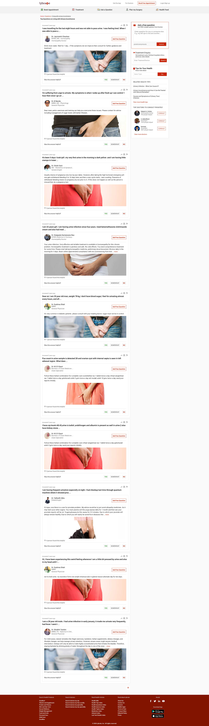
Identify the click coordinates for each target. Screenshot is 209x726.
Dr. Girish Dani (56, 166)
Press (119, 715)
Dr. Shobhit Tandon (58, 630)
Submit (161, 44)
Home (42, 16)
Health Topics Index (98, 709)
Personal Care (43, 715)
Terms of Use (122, 709)
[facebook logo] (150, 702)
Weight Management (45, 711)
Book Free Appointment (147, 3)
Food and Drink (44, 713)
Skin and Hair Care (45, 707)
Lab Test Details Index (98, 715)
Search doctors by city (72, 701)
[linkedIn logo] (159, 702)
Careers (120, 705)
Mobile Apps (122, 707)
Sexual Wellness (44, 709)
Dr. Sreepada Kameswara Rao (62, 235)
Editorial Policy (122, 713)
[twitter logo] (155, 702)
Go (162, 74)
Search (163, 60)
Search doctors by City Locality (74, 703)
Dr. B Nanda (56, 101)
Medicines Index (97, 711)
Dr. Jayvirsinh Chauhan (60, 36)
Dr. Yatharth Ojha (58, 498)
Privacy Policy (122, 711)
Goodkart (42, 701)
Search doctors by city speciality (75, 707)
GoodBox (42, 719)
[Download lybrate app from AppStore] (158, 717)
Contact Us (121, 703)
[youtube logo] (163, 702)
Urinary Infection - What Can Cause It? (146, 86)
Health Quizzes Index (98, 707)
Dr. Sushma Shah (58, 304)
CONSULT (161, 113)
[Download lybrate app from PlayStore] (158, 713)
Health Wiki (95, 701)
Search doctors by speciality (74, 705)
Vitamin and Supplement (46, 703)
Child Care (42, 717)
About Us (120, 701)
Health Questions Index (99, 705)
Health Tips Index (97, 703)
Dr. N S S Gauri (57, 367)
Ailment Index (96, 713)
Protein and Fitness (45, 705)
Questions (48, 16)
